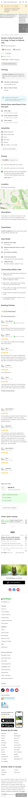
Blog (2, 644)
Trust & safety (5, 611)
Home (2, 629)
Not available (21, 795)
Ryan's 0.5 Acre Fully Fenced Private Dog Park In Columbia (10, 538)
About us (3, 609)
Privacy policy (5, 617)
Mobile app (4, 647)
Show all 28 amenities (9, 149)
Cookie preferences (6, 620)
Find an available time (9, 63)
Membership (4, 635)
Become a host (5, 638)
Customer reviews (6, 641)
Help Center (4, 623)
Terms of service (5, 614)
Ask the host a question (9, 507)
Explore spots (5, 632)
